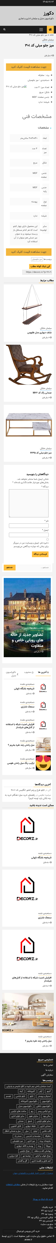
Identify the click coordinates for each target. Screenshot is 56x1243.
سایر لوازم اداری (17, 1116)
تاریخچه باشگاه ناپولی (24, 689)
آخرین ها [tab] (42, 672)
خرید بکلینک (47, 1207)
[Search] (4, 29)
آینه (21, 1091)
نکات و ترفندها (36, 628)
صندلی (20, 1121)
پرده (39, 1146)
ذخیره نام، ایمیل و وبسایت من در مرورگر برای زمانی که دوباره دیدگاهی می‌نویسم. (31, 544)
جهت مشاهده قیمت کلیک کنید (28, 67)
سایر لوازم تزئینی (44, 1121)
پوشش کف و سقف (42, 1151)
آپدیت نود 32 (47, 1211)
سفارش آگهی (47, 1075)
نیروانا (48, 1146)
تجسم (8, 1096)
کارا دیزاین (13, 1156)
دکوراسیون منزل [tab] (11, 674)
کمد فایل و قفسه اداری (41, 1161)
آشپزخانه (31, 1091)
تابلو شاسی (20, 1096)
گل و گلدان (22, 1161)
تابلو (31, 1096)
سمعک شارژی (27, 707)
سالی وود (47, 1116)
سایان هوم (33, 1116)
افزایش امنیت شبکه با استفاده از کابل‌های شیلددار (20, 726)
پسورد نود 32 (47, 1214)
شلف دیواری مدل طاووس (39, 333)
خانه (52, 35)
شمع (30, 1121)
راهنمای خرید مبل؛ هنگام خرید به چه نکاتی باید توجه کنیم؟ (28, 796)
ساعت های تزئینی (18, 1111)
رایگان (50, 1227)
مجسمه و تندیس (33, 1136)
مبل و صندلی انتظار (13, 1131)
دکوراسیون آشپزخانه (29, 1101)
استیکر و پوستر (44, 1096)
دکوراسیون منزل (25, 1106)
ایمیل (45, 530)
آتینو (49, 1091)
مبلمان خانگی (48, 40)
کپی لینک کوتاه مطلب (40, 266)
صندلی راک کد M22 (42, 393)
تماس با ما (48, 1065)
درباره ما (49, 1070)
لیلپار (35, 1131)
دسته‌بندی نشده (27, 684)
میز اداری (31, 1141)
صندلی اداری (45, 1126)
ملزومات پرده (45, 1141)
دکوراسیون (46, 1101)
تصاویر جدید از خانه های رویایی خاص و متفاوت (26, 640)
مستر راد (18, 1136)
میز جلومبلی (37, 259)
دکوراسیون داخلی (43, 1106)
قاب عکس (46, 1131)
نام (47, 521)
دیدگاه (45, 487)
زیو (32, 1111)
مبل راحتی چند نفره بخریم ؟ (21, 745)
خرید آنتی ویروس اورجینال (28, 1231)
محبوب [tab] (27, 672)
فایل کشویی (16, 1126)
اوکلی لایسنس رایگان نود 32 (40, 1217)
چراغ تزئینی (25, 1151)
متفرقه (48, 1136)
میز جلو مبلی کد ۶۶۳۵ (41, 453)
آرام (40, 1091)
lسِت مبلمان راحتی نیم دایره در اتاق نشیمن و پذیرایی (28, 1086)
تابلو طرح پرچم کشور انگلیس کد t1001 (28, 790)
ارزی (9, 1236)
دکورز (49, 13)
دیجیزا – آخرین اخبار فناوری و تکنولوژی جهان (33, 1173)
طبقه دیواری (31, 1126)
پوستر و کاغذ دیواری (25, 1146)
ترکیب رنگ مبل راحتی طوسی (20, 763)
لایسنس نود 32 (46, 1221)
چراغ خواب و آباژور (43, 1156)
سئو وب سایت (47, 1224)
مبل (27, 1131)
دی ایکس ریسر (44, 1111)
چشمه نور (27, 1156)
